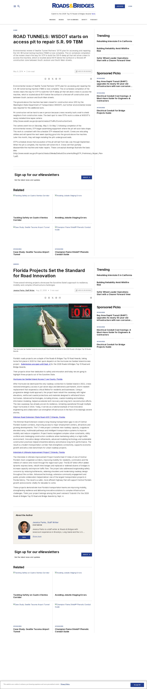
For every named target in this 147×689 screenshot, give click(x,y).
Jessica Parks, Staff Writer (24, 290)
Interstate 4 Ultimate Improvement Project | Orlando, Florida (39, 452)
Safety (84, 19)
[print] (91, 79)
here (93, 14)
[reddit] (56, 79)
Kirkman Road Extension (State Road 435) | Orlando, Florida (39, 417)
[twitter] (53, 79)
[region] (73, 685)
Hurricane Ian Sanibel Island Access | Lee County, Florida (37, 379)
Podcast (93, 19)
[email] (60, 79)
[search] (18, 6)
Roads (61, 19)
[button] (14, 6)
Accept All (137, 685)
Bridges (53, 19)
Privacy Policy (65, 684)
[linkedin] (49, 79)
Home (15, 30)
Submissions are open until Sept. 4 (36, 364)
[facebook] (45, 79)
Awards (16, 264)
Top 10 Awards (72, 19)
